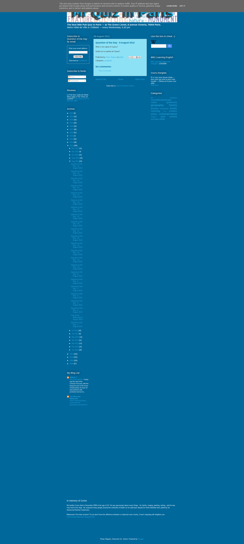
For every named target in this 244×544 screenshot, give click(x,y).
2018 (72, 126)
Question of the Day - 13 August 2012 (76, 260)
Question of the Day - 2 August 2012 (76, 310)
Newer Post (101, 79)
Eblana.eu (154, 85)
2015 (72, 136)
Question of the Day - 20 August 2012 (76, 224)
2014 (72, 139)
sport (163, 117)
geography (108, 61)
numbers (173, 111)
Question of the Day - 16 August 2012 (76, 238)
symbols (173, 117)
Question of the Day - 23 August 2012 (76, 202)
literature (155, 108)
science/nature (168, 113)
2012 (72, 146)
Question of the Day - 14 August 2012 (76, 252)
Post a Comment (105, 71)
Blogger (140, 539)
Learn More (171, 6)
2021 (72, 116)
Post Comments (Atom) (125, 86)
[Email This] (129, 57)
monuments (164, 109)
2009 (72, 360)
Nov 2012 (75, 151)
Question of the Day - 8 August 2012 (76, 281)
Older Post (140, 79)
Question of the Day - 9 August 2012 (76, 274)
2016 (72, 133)
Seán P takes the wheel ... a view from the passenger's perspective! (78, 403)
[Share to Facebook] (137, 57)
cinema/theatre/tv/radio (161, 100)
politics (154, 114)
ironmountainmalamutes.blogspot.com (81, 517)
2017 (72, 129)
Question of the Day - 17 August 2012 (76, 231)
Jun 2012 (75, 334)
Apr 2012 (75, 340)
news (164, 111)
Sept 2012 (76, 158)
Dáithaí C (73, 377)
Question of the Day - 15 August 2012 (76, 245)
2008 (72, 364)
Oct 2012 (75, 155)
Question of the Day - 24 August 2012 (76, 195)
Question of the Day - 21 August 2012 (76, 216)
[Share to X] (134, 57)
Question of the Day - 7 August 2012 (76, 288)
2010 (72, 357)
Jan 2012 (75, 350)
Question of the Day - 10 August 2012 (76, 267)
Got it (182, 6)
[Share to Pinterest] (139, 57)
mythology (155, 111)
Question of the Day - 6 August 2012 (76, 296)
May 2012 (75, 337)
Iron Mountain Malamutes (75, 398)
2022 (72, 113)
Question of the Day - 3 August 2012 (76, 303)
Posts (72, 77)
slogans (153, 117)
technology (155, 119)
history (173, 105)
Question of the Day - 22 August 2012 (76, 209)
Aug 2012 (75, 161)
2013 (72, 142)
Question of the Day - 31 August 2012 (76, 166)
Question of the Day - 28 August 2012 (76, 180)
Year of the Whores (76, 379)
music (173, 108)
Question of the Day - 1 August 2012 (76, 324)
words (162, 119)
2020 (72, 120)
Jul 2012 (75, 330)
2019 (72, 123)
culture (154, 102)
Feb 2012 (75, 347)
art (152, 98)
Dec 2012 (75, 148)
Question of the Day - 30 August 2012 (76, 173)
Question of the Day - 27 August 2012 (76, 188)
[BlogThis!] (132, 57)
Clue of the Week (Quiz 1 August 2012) (77, 317)
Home (120, 79)
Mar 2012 (75, 343)
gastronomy (171, 102)
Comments (74, 81)
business (173, 98)
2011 (72, 354)
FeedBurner (83, 61)
